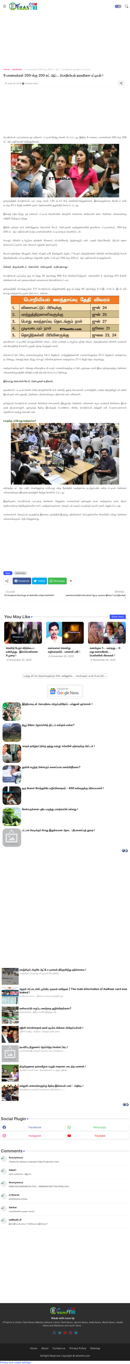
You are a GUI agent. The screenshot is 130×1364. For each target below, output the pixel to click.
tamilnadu (17, 69)
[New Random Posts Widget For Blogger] (124, 851)
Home (6, 69)
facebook (35, 1127)
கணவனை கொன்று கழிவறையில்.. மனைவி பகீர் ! (64, 649)
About (44, 1348)
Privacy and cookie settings (15, 1362)
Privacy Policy (77, 1348)
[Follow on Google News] (65, 695)
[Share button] (71, 581)
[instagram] (70, 1333)
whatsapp (99, 1127)
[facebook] (54, 1333)
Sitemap (95, 1348)
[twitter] (60, 1333)
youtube (100, 1135)
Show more (118, 616)
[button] (118, 6)
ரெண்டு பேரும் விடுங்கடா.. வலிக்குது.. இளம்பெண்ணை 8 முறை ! (22, 651)
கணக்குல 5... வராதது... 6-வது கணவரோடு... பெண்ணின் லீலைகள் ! (105, 651)
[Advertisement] (65, 111)
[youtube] (65, 1333)
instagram (35, 1135)
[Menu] (4, 6)
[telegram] (76, 1333)
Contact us (58, 1348)
